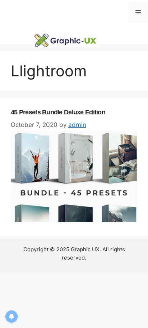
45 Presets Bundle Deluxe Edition (58, 112)
